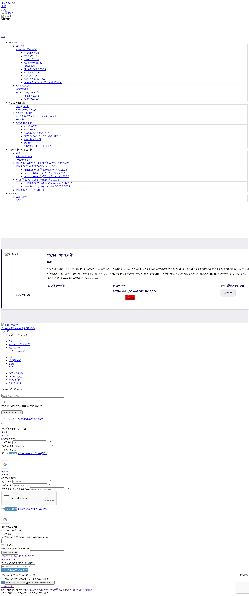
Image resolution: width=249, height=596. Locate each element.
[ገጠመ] (2, 423)
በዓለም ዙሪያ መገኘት (27, 92)
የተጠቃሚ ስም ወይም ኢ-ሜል (21, 575)
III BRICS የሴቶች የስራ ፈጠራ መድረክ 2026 (48, 183)
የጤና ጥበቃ (30, 129)
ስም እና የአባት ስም (11, 530)
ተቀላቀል (6, 3)
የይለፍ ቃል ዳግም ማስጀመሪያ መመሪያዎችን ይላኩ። (29, 582)
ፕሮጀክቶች (22, 106)
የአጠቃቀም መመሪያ (12, 328)
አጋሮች (5, 331)
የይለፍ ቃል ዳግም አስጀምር (32, 453)
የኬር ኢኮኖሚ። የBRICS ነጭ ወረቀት (36, 116)
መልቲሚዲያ (23, 159)
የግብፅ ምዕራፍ (31, 59)
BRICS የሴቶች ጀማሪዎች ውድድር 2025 (46, 172)
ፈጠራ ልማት (31, 126)
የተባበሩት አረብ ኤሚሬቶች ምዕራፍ (43, 82)
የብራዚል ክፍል (31, 52)
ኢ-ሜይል (6, 442)
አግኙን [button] (12, 193)
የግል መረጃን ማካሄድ (81, 589)
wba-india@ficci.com (30, 418)
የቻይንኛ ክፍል (31, 56)
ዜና (18, 153)
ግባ (13, 3)
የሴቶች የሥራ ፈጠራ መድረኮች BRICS (37, 179)
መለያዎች (14, 379)
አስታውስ (11, 450)
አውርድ (228, 292)
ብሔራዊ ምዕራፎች (26, 49)
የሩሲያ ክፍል (30, 75)
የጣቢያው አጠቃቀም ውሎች (42, 589)
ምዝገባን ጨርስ (10, 552)
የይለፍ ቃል (7, 446)
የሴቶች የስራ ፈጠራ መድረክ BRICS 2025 (47, 186)
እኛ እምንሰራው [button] (17, 102)
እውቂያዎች (22, 196)
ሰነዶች (20, 119)
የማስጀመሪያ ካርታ (26, 109)
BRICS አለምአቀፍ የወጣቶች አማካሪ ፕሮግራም (42, 162)
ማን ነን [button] (13, 42)
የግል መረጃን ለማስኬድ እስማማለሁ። (21, 405)
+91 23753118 (9, 418)
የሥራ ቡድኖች (24, 122)
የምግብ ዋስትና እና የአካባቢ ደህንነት (43, 136)
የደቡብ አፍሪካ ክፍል (34, 79)
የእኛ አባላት (22, 85)
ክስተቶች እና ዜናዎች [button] (20, 149)
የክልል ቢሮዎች (32, 95)
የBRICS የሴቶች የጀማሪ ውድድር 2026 (45, 169)
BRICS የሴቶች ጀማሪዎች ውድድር (35, 166)
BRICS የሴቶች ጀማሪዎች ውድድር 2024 (46, 176)
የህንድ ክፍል (30, 65)
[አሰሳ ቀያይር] (2, 13)
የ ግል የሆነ (29, 328)
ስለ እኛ (20, 45)
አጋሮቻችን (22, 89)
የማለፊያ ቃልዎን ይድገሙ (15, 489)
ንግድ (19, 200)
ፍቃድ (4, 471)
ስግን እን (9, 586)
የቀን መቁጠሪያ (24, 156)
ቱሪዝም (28, 142)
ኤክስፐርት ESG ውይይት (38, 145)
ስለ (10, 340)
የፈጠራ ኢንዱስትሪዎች (36, 132)
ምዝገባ (5, 435)
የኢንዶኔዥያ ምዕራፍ (35, 69)
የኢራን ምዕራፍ (32, 72)
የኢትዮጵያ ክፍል (33, 62)
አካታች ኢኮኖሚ (32, 139)
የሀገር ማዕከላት (32, 99)
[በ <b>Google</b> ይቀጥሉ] (14, 464)
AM (3, 6)
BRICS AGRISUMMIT (30, 189)
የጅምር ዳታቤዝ (24, 112)
